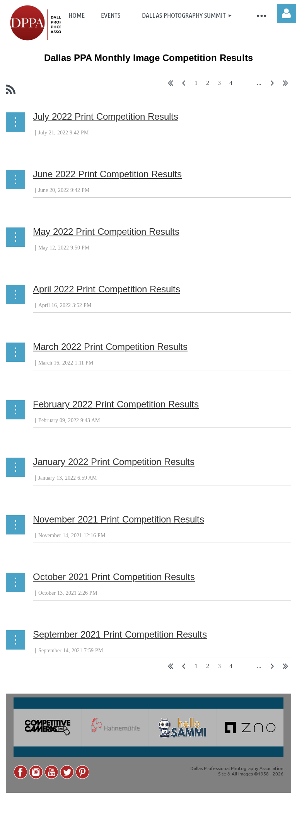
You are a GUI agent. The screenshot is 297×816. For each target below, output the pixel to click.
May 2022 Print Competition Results (106, 231)
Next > (272, 84)
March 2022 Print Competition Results (110, 346)
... (259, 83)
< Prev (184, 84)
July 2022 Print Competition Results (105, 116)
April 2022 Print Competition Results (106, 289)
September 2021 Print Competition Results (120, 634)
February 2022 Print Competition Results (116, 404)
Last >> (285, 84)
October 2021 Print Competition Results (114, 577)
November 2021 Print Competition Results (118, 519)
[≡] (261, 15)
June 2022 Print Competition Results (107, 174)
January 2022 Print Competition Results (114, 461)
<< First (170, 84)
